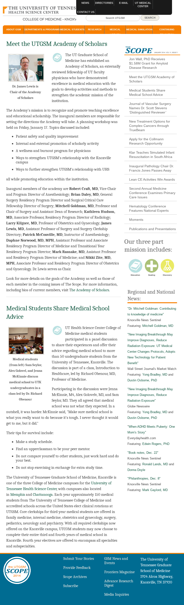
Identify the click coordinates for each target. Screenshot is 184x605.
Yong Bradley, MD (154, 374)
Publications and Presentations (152, 229)
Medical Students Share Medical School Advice (147, 92)
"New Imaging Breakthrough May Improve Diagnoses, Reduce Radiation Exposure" (150, 394)
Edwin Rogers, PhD (155, 444)
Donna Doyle (136, 470)
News (85, 2)
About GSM (13, 29)
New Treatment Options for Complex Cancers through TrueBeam (149, 125)
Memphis (17, 494)
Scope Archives (75, 577)
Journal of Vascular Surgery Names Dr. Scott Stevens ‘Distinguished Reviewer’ (150, 108)
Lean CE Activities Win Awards (152, 179)
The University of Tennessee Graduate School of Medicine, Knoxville (39, 14)
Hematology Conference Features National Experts (149, 208)
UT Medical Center (143, 4)
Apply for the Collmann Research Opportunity (146, 141)
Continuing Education (166, 32)
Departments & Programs (42, 29)
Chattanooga (43, 494)
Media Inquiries (116, 594)
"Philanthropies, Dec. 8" (144, 478)
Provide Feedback (77, 568)
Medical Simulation (139, 29)
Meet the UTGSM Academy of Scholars (151, 79)
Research (94, 29)
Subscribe (70, 586)
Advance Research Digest (118, 583)
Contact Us (85, 12)
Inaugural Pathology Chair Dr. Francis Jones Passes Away (151, 168)
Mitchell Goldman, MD (157, 326)
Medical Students (72, 29)
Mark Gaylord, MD (155, 490)
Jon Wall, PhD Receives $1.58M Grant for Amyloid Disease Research (148, 63)
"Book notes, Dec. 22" (142, 452)
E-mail (123, 2)
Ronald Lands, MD (155, 464)
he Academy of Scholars (90, 290)
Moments (136, 219)
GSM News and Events (116, 560)
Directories (104, 2)
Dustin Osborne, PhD (142, 380)
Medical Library (115, 32)
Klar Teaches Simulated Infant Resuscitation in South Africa (151, 155)
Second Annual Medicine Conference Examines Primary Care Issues (152, 193)
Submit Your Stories (78, 558)
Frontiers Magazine (119, 572)
